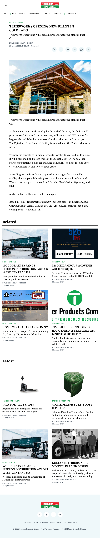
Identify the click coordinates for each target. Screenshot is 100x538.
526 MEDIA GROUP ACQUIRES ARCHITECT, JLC (72, 267)
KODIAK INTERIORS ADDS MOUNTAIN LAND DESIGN (70, 464)
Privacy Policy (56, 522)
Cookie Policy (71, 522)
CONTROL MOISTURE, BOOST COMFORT (72, 406)
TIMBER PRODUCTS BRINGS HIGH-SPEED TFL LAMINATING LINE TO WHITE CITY (73, 330)
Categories (34, 14)
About (5, 14)
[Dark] (3, 5)
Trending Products (11, 401)
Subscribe (58, 14)
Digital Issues (18, 14)
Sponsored (71, 14)
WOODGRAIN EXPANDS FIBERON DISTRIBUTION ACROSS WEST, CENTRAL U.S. (25, 269)
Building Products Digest (21, 43)
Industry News (16, 22)
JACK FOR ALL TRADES (18, 405)
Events (46, 14)
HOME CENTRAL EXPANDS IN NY (25, 327)
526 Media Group (31, 522)
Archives (44, 522)
